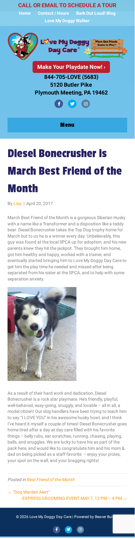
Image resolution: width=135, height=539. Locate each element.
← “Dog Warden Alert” (29, 492)
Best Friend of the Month (51, 479)
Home (25, 13)
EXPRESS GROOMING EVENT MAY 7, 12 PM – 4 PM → (74, 498)
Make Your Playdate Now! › (71, 67)
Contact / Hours (53, 13)
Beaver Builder (107, 517)
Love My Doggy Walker (67, 20)
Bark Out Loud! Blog (96, 13)
